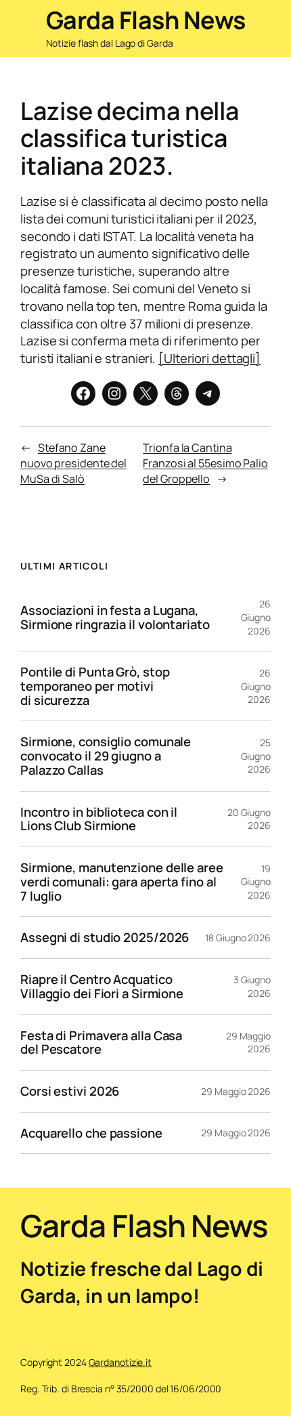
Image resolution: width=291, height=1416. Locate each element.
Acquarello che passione (91, 1133)
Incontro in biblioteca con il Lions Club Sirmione (98, 819)
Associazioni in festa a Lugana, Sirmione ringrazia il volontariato (115, 617)
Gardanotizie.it (120, 1362)
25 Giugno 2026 (256, 755)
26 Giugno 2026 (256, 617)
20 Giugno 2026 (249, 819)
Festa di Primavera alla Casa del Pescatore (101, 1042)
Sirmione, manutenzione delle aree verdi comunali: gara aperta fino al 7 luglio (121, 882)
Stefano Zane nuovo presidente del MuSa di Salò (73, 463)
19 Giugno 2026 (256, 881)
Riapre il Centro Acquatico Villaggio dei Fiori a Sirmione (101, 986)
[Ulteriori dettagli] (209, 358)
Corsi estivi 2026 (69, 1091)
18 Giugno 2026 (238, 937)
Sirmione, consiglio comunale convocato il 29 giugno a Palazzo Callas (105, 756)
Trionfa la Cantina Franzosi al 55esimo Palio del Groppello (205, 463)
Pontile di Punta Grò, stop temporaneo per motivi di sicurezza (94, 686)
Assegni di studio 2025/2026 (104, 937)
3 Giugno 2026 (252, 986)
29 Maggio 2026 (248, 1042)
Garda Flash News (146, 20)
